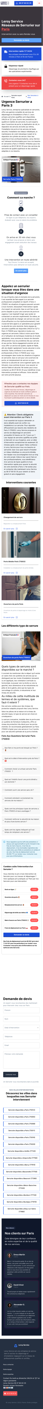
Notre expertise (8, 1374)
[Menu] (39, 3)
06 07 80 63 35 (25, 3)
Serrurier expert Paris (16, 96)
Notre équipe (7, 1369)
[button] (21, 749)
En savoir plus (9, 529)
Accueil (6, 96)
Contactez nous (11, 1074)
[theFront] (5, 3)
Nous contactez (8, 1364)
